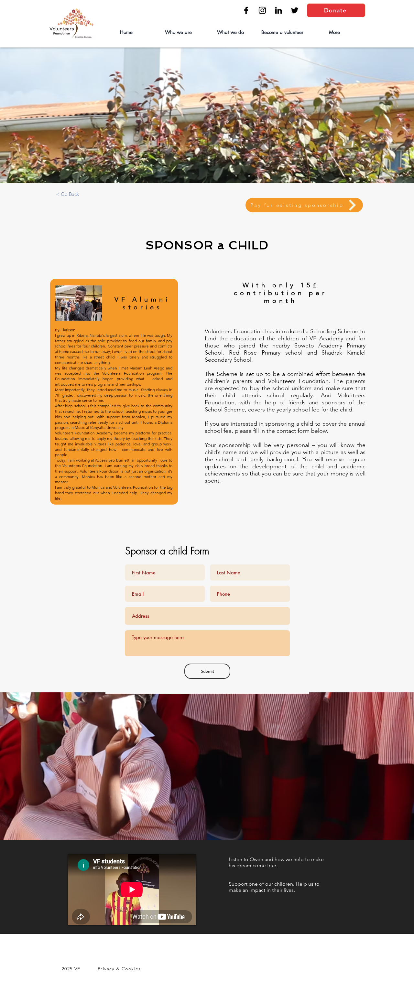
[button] (178, 32)
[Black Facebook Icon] (246, 10)
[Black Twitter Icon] (295, 10)
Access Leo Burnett (112, 460)
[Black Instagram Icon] (262, 10)
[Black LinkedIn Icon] (278, 10)
